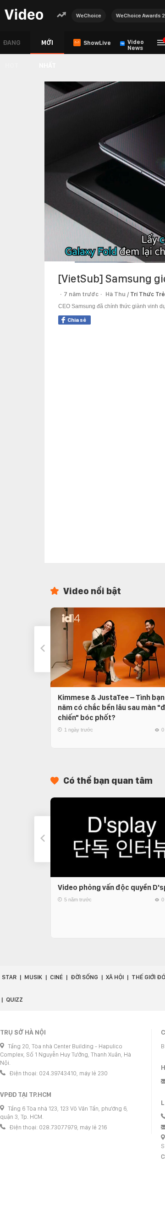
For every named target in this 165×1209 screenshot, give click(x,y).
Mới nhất (47, 46)
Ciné (56, 977)
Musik (33, 977)
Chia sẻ (76, 320)
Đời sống (84, 977)
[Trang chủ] (24, 15)
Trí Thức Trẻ (147, 294)
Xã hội (115, 977)
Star (9, 977)
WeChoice (88, 15)
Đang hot (12, 46)
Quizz (14, 999)
